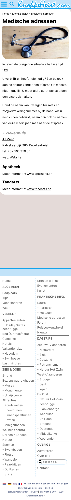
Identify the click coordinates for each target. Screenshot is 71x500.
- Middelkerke (47, 433)
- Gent (41, 384)
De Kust (42, 394)
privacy (34, 492)
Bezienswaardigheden (18, 380)
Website (15, 157)
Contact (43, 468)
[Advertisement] (35, 231)
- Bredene (44, 424)
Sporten (8, 445)
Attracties (9, 400)
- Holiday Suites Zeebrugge (13, 327)
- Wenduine (45, 414)
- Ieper (42, 389)
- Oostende (45, 429)
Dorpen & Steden (14, 435)
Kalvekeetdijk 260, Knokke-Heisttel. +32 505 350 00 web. (25, 151)
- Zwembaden (12, 449)
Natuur (7, 440)
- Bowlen (8, 420)
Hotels (7, 344)
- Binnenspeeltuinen (16, 415)
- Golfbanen (10, 469)
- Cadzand (44, 359)
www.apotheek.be (39, 174)
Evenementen (47, 285)
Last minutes (11, 363)
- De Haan (44, 419)
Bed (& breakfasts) (15, 334)
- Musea (8, 385)
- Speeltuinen (12, 410)
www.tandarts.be (39, 189)
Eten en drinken (48, 281)
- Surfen (8, 474)
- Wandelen (10, 459)
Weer (6, 308)
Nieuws (42, 332)
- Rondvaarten (12, 405)
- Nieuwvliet (45, 350)
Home (6, 281)
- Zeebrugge (46, 404)
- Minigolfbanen (13, 425)
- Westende (45, 438)
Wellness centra (13, 430)
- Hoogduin (10, 353)
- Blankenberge (48, 409)
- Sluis (41, 355)
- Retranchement (49, 364)
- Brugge (43, 379)
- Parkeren (44, 308)
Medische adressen (51, 317)
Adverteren (45, 451)
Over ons (43, 456)
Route (41, 303)
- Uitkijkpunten (12, 395)
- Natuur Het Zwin (50, 369)
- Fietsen (8, 454)
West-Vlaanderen (49, 374)
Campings (9, 339)
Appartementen (13, 320)
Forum (41, 322)
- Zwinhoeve (11, 358)
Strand (7, 375)
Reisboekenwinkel (50, 327)
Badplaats (9, 293)
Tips (5, 298)
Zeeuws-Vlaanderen (51, 345)
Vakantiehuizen (13, 348)
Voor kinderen (12, 303)
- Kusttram (44, 313)
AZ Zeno (8, 139)
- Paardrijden (11, 464)
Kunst (41, 290)
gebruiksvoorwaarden (18, 492)
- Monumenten (12, 390)
